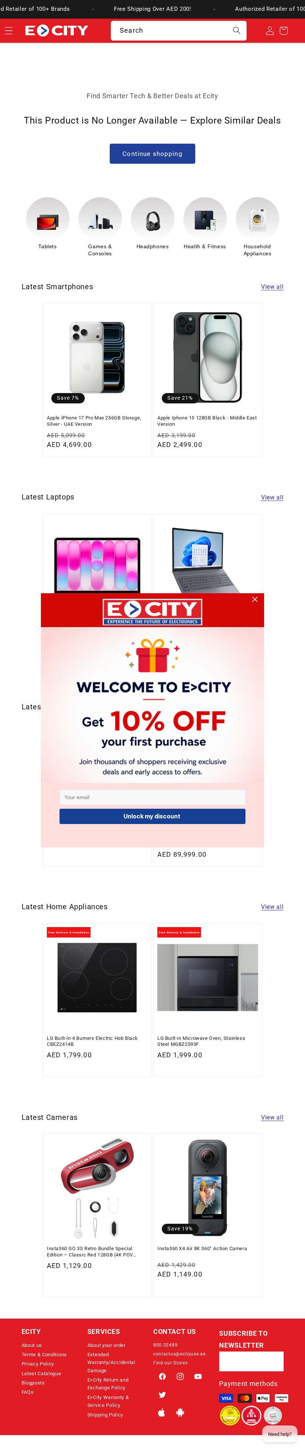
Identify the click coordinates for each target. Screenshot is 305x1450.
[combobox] (178, 31)
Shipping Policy (105, 1415)
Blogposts (33, 1383)
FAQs (28, 1392)
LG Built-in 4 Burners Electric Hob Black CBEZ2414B (92, 1041)
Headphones (100, 246)
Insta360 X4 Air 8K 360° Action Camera (202, 1248)
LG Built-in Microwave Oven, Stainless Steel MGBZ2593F (201, 1041)
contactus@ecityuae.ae (179, 1354)
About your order (106, 1345)
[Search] (236, 30)
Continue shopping (152, 153)
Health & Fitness (152, 246)
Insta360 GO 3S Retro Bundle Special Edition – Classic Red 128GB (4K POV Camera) (90, 1252)
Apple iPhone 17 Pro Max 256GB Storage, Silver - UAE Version (94, 421)
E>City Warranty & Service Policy (108, 1401)
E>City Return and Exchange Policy (108, 1383)
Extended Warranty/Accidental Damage (111, 1362)
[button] (54, 1332)
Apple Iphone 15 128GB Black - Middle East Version (207, 421)
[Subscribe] (273, 1361)
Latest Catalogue (41, 1373)
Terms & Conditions (44, 1354)
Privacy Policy (38, 1364)
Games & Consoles (48, 249)
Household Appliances (205, 249)
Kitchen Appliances (258, 249)
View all (272, 286)
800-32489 (165, 1345)
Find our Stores (170, 1363)
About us (32, 1345)
